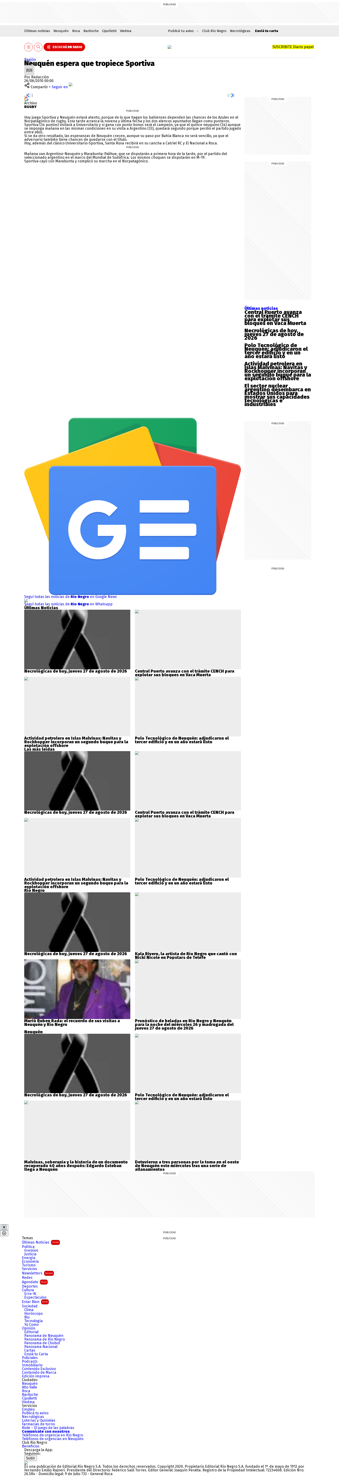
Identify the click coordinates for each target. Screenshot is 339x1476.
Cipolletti (109, 31)
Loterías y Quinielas (38, 1420)
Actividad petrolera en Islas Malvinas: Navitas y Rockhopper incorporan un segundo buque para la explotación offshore (277, 371)
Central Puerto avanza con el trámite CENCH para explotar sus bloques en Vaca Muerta (275, 317)
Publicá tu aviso (35, 1413)
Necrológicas (240, 31)
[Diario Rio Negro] (26, 1463)
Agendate (34, 1282)
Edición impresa (35, 1376)
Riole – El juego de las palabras (48, 1428)
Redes (27, 1278)
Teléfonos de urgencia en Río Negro (52, 1435)
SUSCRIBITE (293, 47)
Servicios (29, 1269)
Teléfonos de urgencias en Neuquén (52, 1439)
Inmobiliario (32, 1365)
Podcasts (30, 1361)
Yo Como (31, 1325)
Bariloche (91, 31)
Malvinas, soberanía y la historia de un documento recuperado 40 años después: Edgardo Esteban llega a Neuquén (76, 1166)
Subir (30, 1458)
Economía (30, 1261)
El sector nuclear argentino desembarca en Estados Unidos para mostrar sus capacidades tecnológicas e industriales (277, 395)
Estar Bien (35, 1302)
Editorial (31, 1332)
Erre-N (30, 1294)
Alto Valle (29, 1387)
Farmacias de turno (38, 1424)
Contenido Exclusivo (39, 1369)
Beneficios (30, 1446)
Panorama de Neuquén (43, 1336)
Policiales (30, 1358)
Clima (28, 1310)
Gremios (31, 1250)
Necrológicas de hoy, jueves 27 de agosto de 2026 (274, 334)
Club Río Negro (214, 31)
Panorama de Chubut (42, 1343)
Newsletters (37, 1273)
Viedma (125, 31)
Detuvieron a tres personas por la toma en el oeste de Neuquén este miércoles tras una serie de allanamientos (187, 1166)
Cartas (29, 1350)
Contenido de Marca (39, 1372)
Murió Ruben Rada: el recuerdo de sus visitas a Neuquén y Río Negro (72, 1022)
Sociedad (30, 1306)
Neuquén (61, 31)
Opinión (28, 1328)
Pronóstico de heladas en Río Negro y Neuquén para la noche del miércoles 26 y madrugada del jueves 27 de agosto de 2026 (184, 1024)
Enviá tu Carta (36, 1354)
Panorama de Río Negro (44, 1339)
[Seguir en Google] (26, 99)
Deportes (30, 1286)
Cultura (28, 1290)
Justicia (30, 1254)
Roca (76, 31)
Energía (28, 1258)
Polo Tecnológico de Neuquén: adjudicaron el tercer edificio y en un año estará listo (276, 351)
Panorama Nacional (40, 1347)
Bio (27, 1317)
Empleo (28, 1409)
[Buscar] (38, 47)
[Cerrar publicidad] (4, 1227)
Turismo (29, 1265)
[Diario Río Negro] (169, 47)
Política (28, 1247)
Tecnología (33, 1321)
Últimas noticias (37, 31)
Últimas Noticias (40, 1242)
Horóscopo (33, 1313)
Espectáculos (35, 1297)
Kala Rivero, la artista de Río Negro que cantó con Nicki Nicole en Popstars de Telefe (186, 955)
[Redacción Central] (29, 67)
